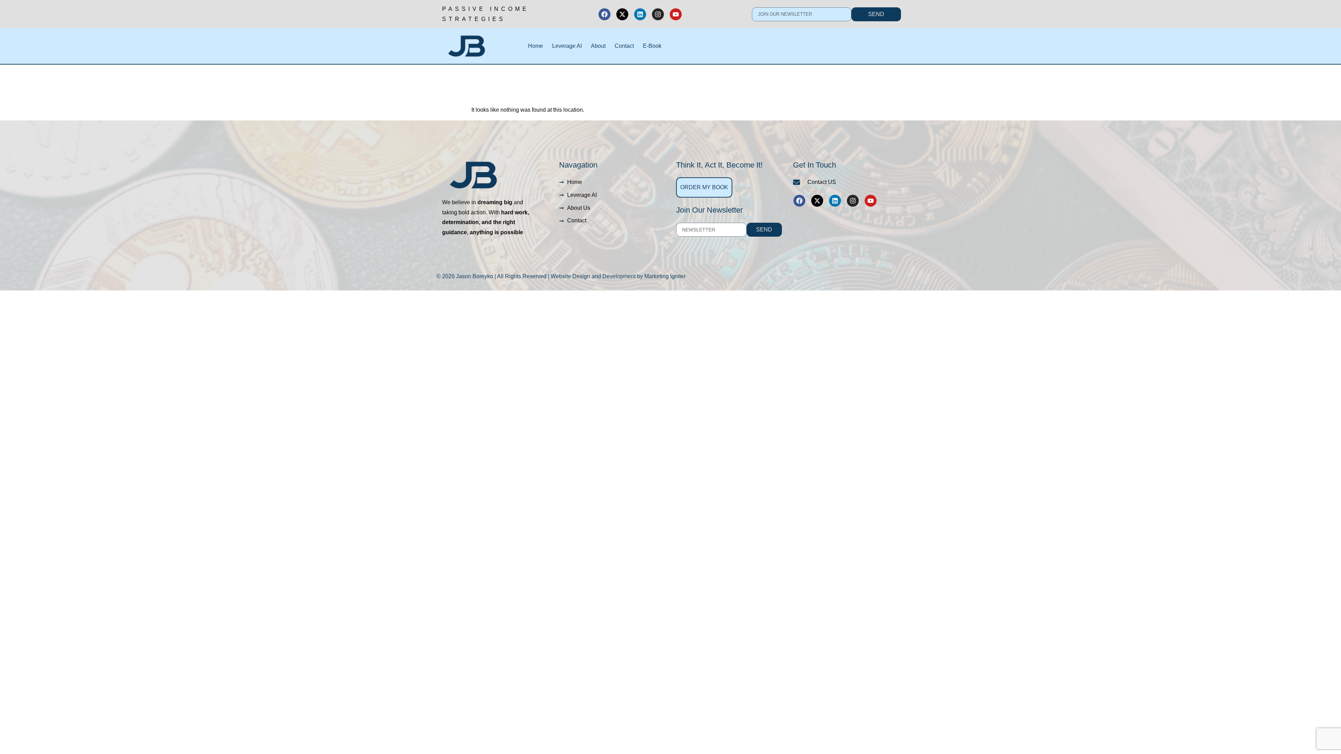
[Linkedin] (640, 14)
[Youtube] (675, 14)
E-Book (652, 46)
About (598, 46)
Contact (624, 46)
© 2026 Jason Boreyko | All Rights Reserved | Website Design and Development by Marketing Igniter (561, 276)
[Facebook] (604, 14)
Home (535, 46)
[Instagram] (658, 14)
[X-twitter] (622, 14)
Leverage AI (567, 46)
